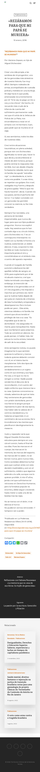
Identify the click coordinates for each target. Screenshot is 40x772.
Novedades (11, 638)
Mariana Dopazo (19, 557)
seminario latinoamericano (16, 673)
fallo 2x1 (8, 557)
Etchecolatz (9, 553)
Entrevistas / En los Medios (16, 635)
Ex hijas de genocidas (23, 553)
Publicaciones (20, 15)
